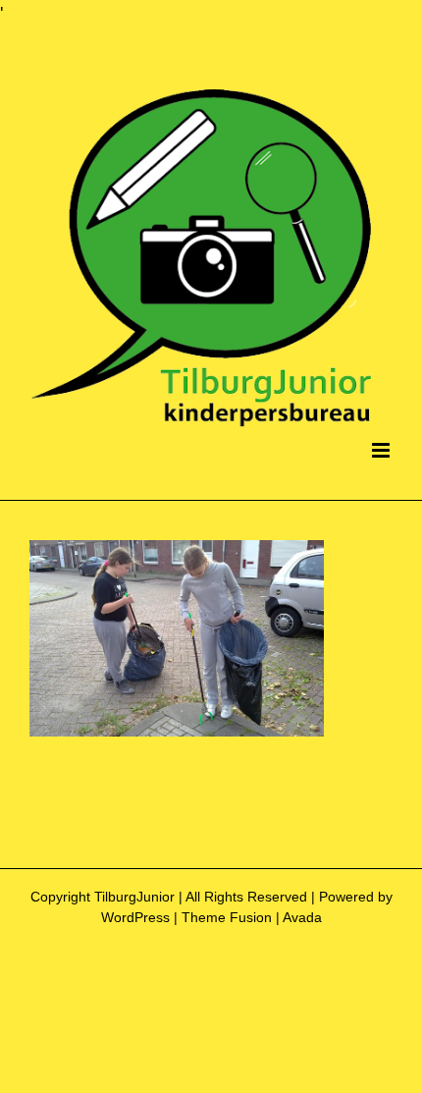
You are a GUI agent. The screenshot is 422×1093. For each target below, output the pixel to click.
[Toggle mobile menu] (382, 450)
